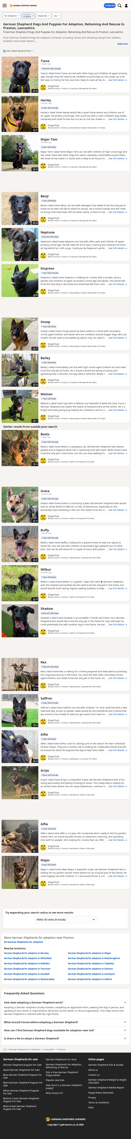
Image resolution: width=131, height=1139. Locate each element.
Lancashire (49, 1049)
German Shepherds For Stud (61, 1059)
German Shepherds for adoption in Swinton (90, 968)
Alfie (44, 734)
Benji (45, 196)
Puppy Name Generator (101, 1092)
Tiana (45, 61)
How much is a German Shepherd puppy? (64, 1087)
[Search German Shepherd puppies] (119, 6)
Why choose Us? (54, 1092)
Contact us (94, 1074)
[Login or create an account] (126, 6)
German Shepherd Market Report (106, 1087)
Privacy (92, 1097)
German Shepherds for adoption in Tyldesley (91, 963)
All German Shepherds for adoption (23, 941)
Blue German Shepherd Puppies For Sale (22, 1076)
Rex (43, 662)
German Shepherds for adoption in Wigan (89, 953)
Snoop (45, 322)
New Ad (111, 5)
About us (93, 1069)
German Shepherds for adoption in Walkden (27, 963)
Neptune (48, 232)
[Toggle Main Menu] (5, 6)
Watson (47, 394)
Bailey (45, 358)
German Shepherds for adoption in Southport (91, 974)
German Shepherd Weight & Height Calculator (107, 1081)
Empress (47, 268)
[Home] (4, 1049)
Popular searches (55, 1080)
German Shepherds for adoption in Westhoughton (94, 958)
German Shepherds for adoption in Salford (90, 979)
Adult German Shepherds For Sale (21, 1069)
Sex (55, 15)
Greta (45, 491)
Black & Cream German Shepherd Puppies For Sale (21, 1100)
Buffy (45, 530)
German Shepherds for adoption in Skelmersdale (29, 979)
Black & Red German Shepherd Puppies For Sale (19, 1108)
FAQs (91, 1107)
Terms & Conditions (98, 1102)
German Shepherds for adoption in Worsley (26, 953)
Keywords (42, 15)
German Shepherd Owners (25, 5)
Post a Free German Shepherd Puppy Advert (62, 1074)
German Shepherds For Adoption (25, 1049)
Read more (123, 44)
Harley (46, 100)
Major (45, 860)
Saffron (46, 698)
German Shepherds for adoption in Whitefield (27, 958)
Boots (45, 434)
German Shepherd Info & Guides (105, 1064)
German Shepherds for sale (20, 1059)
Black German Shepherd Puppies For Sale (22, 1084)
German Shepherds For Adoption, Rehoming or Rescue (64, 1066)
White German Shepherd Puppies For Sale (21, 1092)
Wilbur (46, 569)
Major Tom (49, 139)
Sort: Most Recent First (18, 50)
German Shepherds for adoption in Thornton (27, 968)
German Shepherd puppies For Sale (22, 1064)
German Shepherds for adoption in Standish (27, 974)
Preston (62, 1049)
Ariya (45, 770)
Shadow (47, 608)
